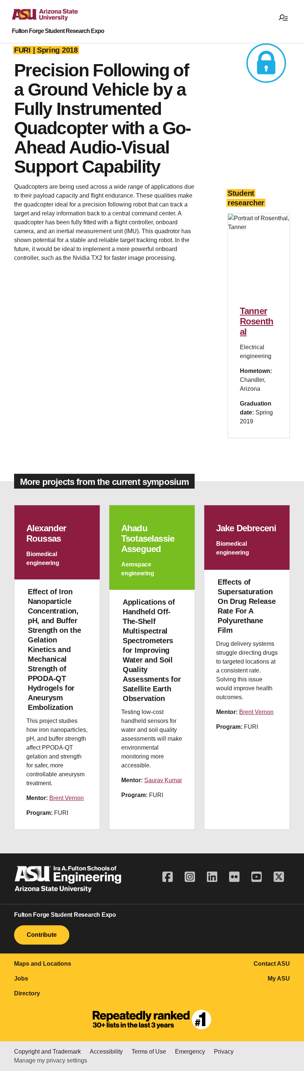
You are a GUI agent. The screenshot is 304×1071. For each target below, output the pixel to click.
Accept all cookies (78, 1053)
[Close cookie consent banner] (290, 1014)
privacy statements (213, 1023)
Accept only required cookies (156, 1053)
